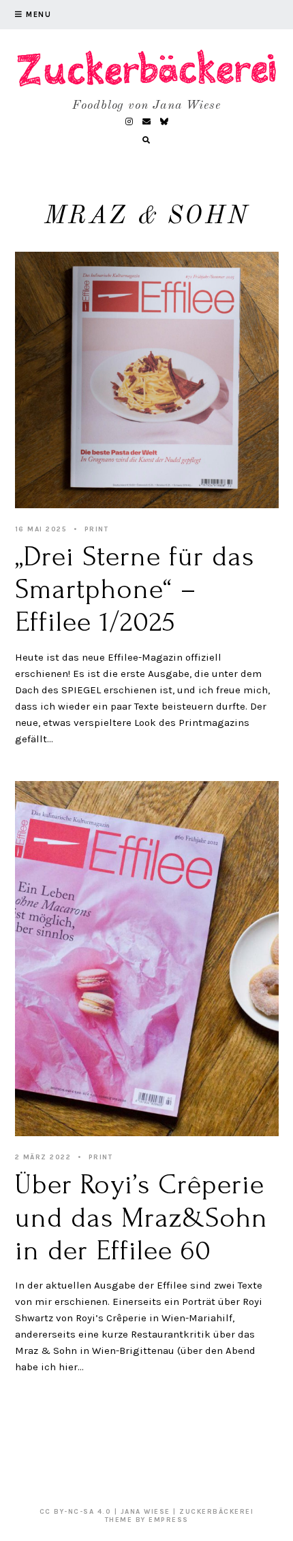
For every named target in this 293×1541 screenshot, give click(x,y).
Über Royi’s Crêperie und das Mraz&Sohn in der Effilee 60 (141, 1217)
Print (96, 529)
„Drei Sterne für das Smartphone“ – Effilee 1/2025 (135, 589)
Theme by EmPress (147, 1520)
